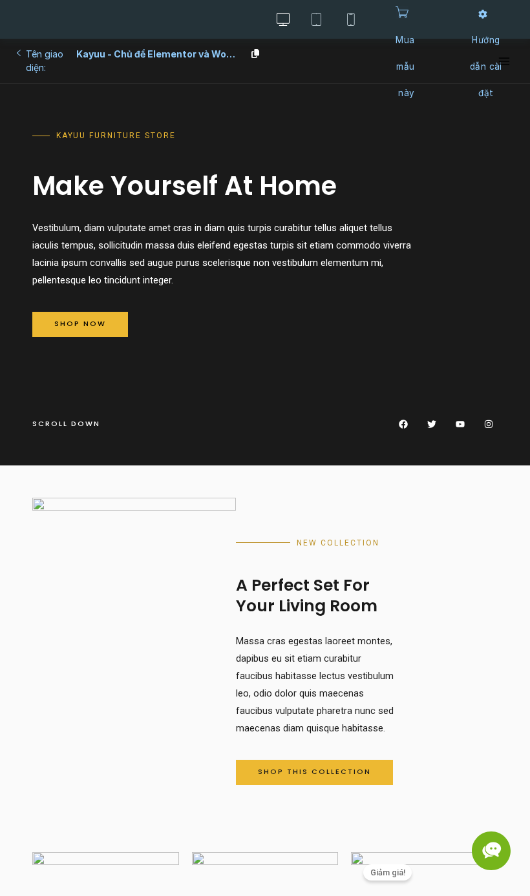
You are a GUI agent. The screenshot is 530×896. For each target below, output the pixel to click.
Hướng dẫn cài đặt (486, 66)
